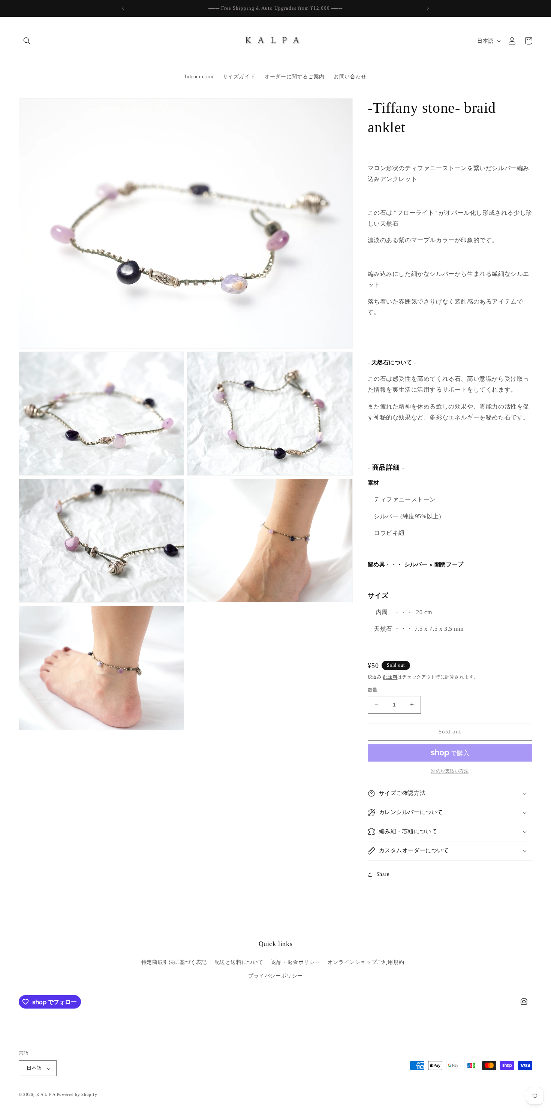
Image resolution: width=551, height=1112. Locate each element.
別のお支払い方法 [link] (450, 771)
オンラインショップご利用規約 (366, 962)
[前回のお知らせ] (123, 8)
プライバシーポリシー (275, 976)
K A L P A (46, 1095)
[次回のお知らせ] (428, 8)
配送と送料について (239, 962)
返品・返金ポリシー (295, 962)
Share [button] (382, 874)
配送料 (390, 676)
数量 (373, 690)
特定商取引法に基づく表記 (174, 962)
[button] (27, 41)
